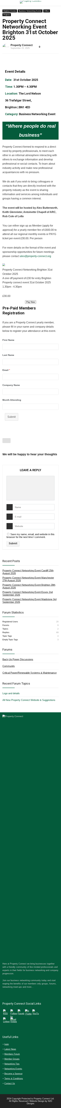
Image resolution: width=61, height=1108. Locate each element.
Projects (6, 15)
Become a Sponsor (13, 1073)
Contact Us (9, 1083)
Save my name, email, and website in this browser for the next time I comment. (30, 535)
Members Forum (12, 1054)
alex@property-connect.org (35, 256)
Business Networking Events (30, 11)
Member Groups (12, 1059)
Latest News (10, 1049)
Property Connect (22, 45)
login (6, 1044)
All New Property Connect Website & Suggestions (28, 700)
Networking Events (13, 1069)
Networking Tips (12, 1064)
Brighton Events (9, 11)
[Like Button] (6, 440)
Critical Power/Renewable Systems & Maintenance (29, 672)
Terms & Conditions (13, 1078)
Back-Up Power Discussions (17, 659)
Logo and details (11, 693)
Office (46, 11)
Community (8, 666)
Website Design (36, 1101)
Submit (11, 416)
